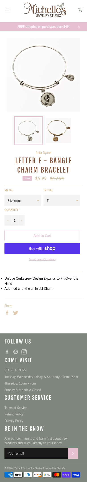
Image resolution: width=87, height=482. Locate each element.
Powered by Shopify (54, 468)
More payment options (42, 259)
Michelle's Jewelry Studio (28, 468)
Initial (48, 190)
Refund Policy (13, 414)
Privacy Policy (13, 421)
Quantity (11, 210)
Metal (8, 190)
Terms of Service (15, 408)
